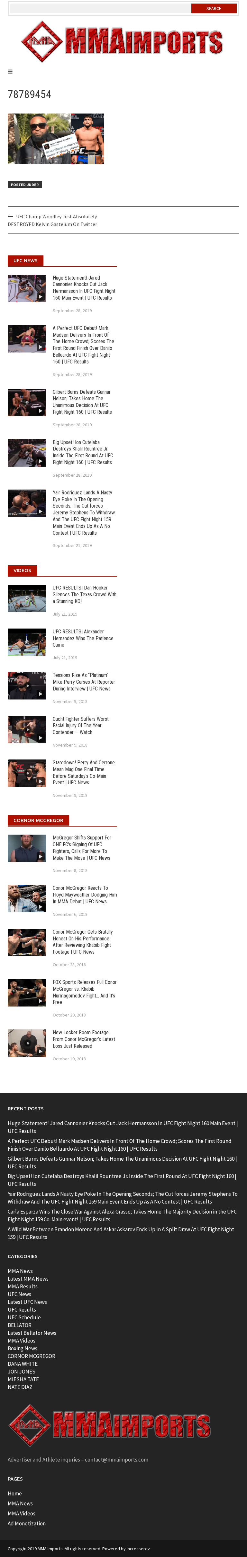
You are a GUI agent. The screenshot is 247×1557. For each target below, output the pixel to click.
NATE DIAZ (20, 1387)
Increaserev (138, 1549)
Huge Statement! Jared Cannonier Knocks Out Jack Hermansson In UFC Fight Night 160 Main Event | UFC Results (84, 288)
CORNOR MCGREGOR (31, 1356)
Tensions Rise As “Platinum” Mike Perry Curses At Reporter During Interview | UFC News (84, 682)
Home (15, 1493)
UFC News (19, 1294)
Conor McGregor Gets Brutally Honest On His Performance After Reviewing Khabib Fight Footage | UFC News (83, 942)
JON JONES (21, 1371)
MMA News (20, 1270)
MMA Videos (21, 1340)
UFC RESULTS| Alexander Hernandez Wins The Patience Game (83, 638)
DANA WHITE (23, 1363)
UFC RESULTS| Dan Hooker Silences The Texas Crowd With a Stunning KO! (84, 594)
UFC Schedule (24, 1317)
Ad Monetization (27, 1523)
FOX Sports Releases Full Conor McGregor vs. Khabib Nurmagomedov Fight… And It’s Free (85, 992)
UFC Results (22, 1309)
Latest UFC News (27, 1301)
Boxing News (22, 1348)
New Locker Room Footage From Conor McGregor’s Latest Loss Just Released (84, 1039)
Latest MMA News (28, 1278)
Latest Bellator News (32, 1332)
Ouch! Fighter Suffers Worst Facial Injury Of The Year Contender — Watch (81, 726)
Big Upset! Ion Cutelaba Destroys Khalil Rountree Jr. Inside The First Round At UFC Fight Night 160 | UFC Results (83, 452)
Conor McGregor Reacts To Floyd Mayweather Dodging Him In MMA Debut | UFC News (85, 895)
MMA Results (23, 1286)
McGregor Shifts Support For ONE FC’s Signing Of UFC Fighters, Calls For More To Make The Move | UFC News (82, 848)
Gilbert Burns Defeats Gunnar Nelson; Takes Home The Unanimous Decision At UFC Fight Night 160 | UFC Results (82, 402)
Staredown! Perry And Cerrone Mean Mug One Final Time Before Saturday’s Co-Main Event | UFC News (84, 772)
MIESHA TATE (23, 1379)
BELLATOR (20, 1325)
